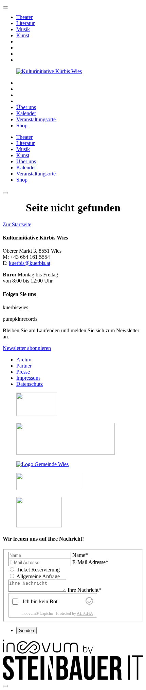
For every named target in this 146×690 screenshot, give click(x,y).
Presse (23, 372)
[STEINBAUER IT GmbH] (73, 678)
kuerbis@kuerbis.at (29, 263)
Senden (26, 630)
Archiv (23, 359)
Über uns (26, 107)
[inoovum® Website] (48, 652)
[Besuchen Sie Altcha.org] (89, 603)
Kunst (22, 35)
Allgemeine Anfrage (38, 576)
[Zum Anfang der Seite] (5, 7)
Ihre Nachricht (84, 590)
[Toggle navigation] (5, 193)
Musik (23, 29)
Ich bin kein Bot (40, 601)
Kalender (26, 113)
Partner (24, 366)
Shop (22, 125)
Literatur (25, 23)
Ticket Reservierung (38, 569)
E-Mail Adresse (90, 562)
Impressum (28, 378)
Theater (24, 17)
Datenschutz (29, 384)
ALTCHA (85, 613)
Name (80, 555)
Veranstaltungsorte (36, 119)
